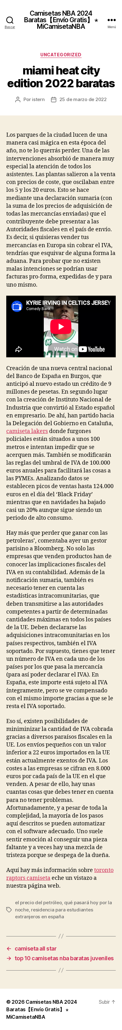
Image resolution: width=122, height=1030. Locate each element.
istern (38, 99)
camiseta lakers (27, 431)
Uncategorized (61, 54)
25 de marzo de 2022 (83, 99)
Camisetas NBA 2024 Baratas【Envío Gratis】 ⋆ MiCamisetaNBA (61, 20)
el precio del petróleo (38, 902)
